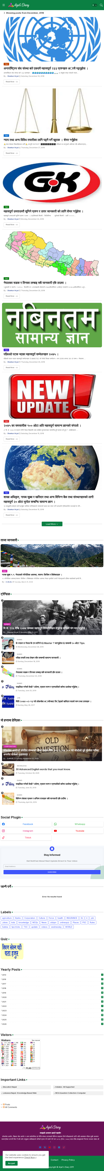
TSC (26, 927)
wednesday (56, 927)
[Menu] (3, 5)
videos (44, 927)
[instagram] (54, 1147)
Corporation (29, 918)
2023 (52, 1010)
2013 (52, 975)
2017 (52, 984)
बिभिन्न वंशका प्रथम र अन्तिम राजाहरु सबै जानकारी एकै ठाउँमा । (42, 798)
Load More (51, 524)
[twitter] (45, 1147)
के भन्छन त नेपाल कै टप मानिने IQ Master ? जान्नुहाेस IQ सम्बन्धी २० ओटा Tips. (50, 643)
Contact (54, 1160)
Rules (92, 922)
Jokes (5, 922)
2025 (52, 1020)
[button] (94, 5)
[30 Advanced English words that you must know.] (8, 770)
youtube (80, 830)
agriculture (7, 918)
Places (76, 922)
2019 (52, 993)
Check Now (29, 1157)
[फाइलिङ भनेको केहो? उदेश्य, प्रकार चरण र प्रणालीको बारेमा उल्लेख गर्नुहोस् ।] (8, 687)
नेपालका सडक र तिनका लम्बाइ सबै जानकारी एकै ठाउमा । (35, 283)
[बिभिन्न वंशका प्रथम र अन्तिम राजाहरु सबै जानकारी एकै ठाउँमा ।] (8, 799)
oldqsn (53, 922)
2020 (52, 997)
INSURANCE (72, 918)
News (44, 922)
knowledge (24, 922)
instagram (28, 830)
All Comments (11, 1107)
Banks (18, 918)
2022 (52, 1006)
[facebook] (40, 1147)
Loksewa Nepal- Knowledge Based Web (20, 1093)
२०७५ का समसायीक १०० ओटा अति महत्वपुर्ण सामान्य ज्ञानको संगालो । (42, 425)
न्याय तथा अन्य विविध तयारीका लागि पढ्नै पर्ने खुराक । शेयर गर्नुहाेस (40, 140)
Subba (5, 927)
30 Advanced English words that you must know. (43, 769)
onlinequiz (64, 922)
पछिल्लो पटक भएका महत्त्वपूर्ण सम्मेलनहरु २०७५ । (31, 354)
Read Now (10, 82)
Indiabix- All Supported (64, 1087)
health (60, 918)
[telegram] (59, 1147)
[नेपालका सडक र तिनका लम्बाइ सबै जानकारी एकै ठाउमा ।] (8, 672)
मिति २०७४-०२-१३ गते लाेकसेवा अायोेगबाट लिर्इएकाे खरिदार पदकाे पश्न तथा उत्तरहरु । (53, 701)
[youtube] (49, 1147)
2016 (52, 979)
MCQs (35, 922)
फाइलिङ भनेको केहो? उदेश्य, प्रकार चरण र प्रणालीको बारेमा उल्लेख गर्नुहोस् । (47, 686)
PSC (84, 922)
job (92, 918)
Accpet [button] (11, 1163)
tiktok (28, 837)
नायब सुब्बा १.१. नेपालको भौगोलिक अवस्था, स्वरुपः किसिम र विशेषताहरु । (32, 574)
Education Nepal (10, 1087)
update (34, 927)
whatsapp (80, 824)
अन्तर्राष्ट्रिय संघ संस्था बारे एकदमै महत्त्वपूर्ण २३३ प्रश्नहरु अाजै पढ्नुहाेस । (46, 68)
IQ (82, 918)
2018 (52, 988)
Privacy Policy (68, 1160)
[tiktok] (64, 1147)
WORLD (68, 927)
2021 (52, 1002)
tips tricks (16, 927)
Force (51, 918)
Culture (42, 918)
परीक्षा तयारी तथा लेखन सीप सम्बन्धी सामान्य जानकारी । (38, 657)
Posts (7, 1104)
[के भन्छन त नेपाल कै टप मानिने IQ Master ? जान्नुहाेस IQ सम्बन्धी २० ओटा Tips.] (8, 643)
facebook (28, 824)
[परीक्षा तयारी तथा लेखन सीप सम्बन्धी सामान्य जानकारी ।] (8, 658)
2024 (52, 1015)
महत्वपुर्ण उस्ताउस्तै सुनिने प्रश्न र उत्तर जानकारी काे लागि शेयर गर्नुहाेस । (44, 211)
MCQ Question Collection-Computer (70, 1093)
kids (13, 922)
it (86, 918)
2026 (52, 1024)
